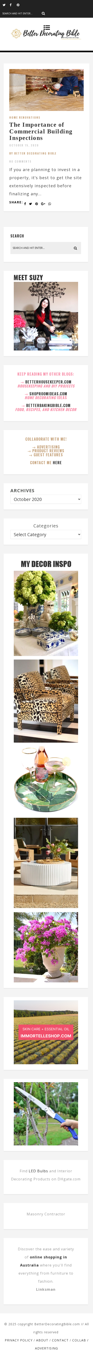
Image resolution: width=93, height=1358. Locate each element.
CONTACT (60, 1340)
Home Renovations (24, 117)
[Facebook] (13, 4)
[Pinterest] (20, 4)
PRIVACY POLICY (19, 1340)
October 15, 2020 (24, 145)
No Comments (20, 161)
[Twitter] (6, 4)
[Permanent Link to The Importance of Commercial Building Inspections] (46, 109)
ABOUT (42, 1340)
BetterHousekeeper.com (48, 382)
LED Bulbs (38, 1171)
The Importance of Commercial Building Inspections (41, 131)
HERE (57, 462)
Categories (45, 526)
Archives (22, 490)
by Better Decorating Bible (32, 153)
